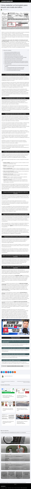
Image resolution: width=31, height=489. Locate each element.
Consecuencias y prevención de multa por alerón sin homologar (23, 382)
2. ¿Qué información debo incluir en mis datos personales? (15, 67)
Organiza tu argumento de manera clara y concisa (12, 54)
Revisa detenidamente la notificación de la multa (12, 53)
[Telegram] (10, 372)
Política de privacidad (23, 487)
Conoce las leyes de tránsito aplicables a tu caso (12, 52)
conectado (11, 432)
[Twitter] (4, 372)
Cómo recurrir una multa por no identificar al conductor (7, 382)
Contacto (5, 487)
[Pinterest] (6, 372)
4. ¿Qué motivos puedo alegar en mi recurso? (13, 70)
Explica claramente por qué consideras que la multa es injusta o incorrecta (16, 61)
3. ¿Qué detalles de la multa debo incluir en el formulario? (15, 68)
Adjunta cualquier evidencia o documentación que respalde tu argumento (16, 62)
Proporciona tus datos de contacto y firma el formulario (13, 59)
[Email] (13, 372)
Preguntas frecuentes (8, 63)
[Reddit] (15, 372)
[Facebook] (2, 372)
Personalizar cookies (11, 487)
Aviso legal (2, 487)
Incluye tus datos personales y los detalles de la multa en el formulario (15, 57)
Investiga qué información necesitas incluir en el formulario (13, 56)
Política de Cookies (17, 487)
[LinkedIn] (8, 372)
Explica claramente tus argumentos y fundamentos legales (13, 58)
